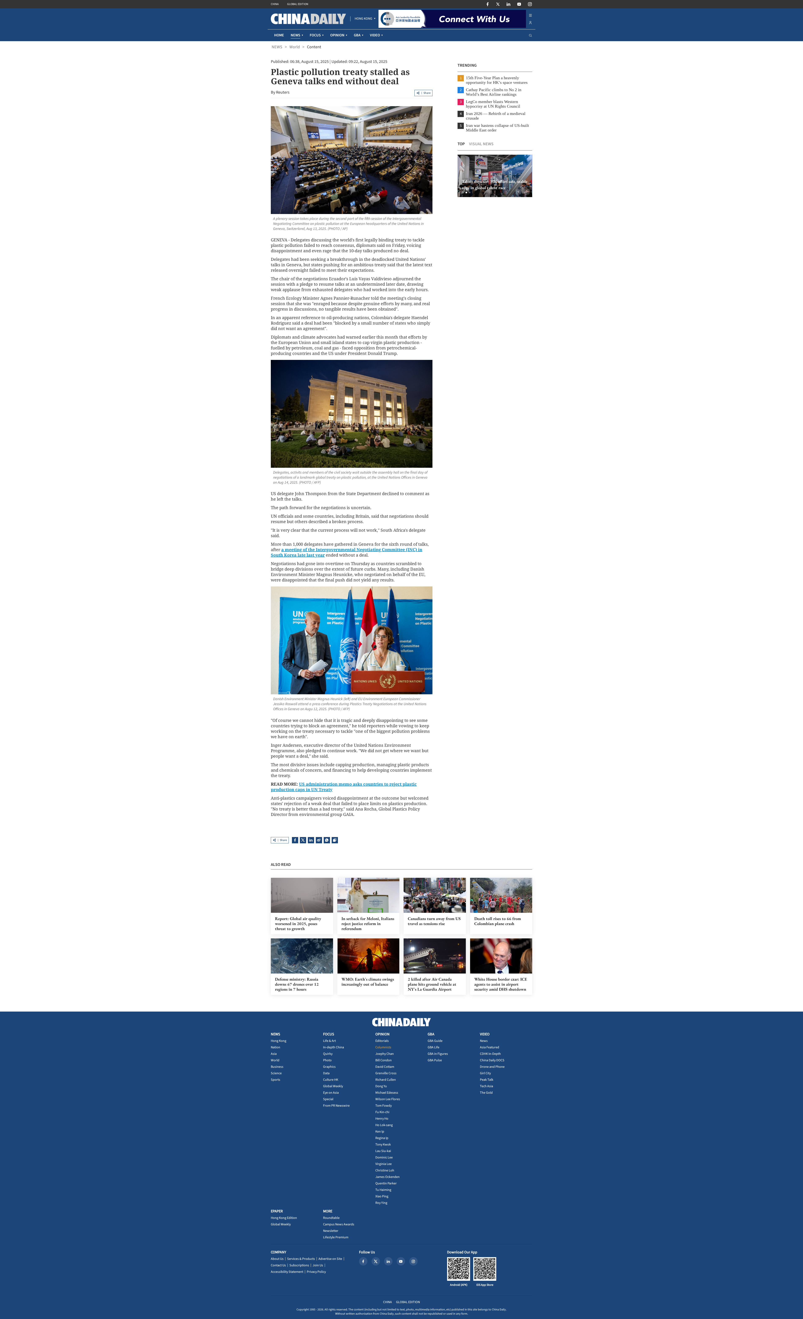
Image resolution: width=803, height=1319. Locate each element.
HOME (279, 35)
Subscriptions (299, 1265)
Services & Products (301, 1259)
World (294, 47)
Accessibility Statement (287, 1271)
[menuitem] (363, 18)
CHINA (275, 4)
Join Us (318, 1265)
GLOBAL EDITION (297, 4)
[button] (463, 192)
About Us (277, 1259)
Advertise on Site (330, 1259)
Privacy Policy (316, 1271)
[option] (494, 176)
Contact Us (278, 1265)
